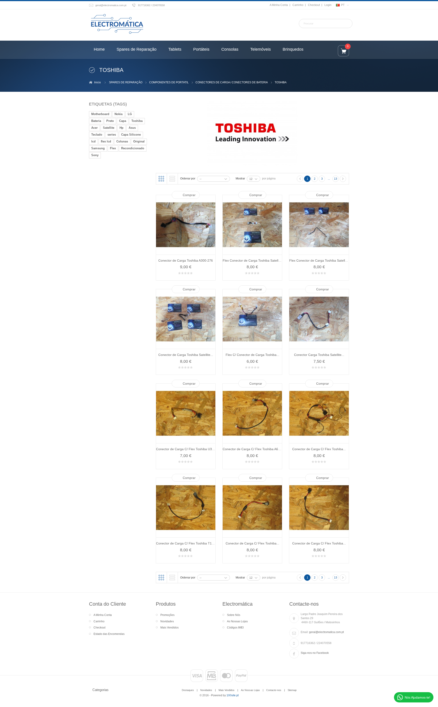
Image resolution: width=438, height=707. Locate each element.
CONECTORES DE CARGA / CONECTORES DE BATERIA (232, 82)
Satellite (108, 127)
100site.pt (233, 695)
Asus (132, 127)
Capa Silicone (131, 134)
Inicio (97, 82)
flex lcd (106, 141)
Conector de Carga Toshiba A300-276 (185, 260)
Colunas (122, 141)
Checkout (314, 5)
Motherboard (100, 114)
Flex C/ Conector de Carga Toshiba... (252, 355)
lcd (93, 141)
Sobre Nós (233, 615)
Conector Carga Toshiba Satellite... (319, 355)
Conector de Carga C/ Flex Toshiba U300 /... (188, 449)
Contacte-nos (273, 690)
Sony (95, 155)
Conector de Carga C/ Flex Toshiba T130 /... (188, 543)
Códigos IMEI (235, 627)
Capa (122, 121)
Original (139, 141)
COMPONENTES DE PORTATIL (169, 82)
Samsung (98, 148)
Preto (110, 121)
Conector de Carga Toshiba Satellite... (185, 355)
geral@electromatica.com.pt (110, 5)
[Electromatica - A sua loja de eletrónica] (117, 24)
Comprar (189, 195)
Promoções (167, 615)
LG (130, 114)
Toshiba (137, 121)
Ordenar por (187, 178)
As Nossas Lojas (237, 621)
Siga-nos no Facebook (315, 652)
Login (327, 5)
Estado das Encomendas (109, 634)
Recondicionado (132, 148)
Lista (172, 178)
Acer (94, 127)
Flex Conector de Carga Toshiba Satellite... (253, 260)
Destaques (188, 690)
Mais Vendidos (169, 627)
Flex (113, 148)
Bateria (96, 121)
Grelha (161, 178)
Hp (121, 127)
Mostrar (240, 178)
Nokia (119, 114)
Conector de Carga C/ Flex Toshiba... (319, 449)
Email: (304, 632)
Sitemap (292, 690)
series (111, 134)
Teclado (96, 134)
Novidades (167, 621)
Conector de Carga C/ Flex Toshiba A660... (253, 449)
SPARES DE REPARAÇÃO (125, 82)
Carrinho (297, 5)
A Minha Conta (279, 5)
